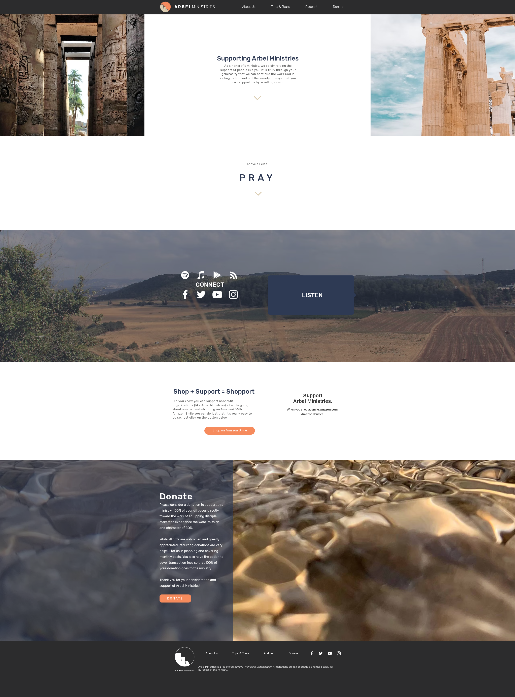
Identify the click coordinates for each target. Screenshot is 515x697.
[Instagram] (233, 294)
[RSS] (233, 275)
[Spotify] (185, 275)
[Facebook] (185, 294)
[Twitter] (201, 294)
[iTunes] (201, 275)
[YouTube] (217, 294)
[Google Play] (217, 275)
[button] (253, 6)
